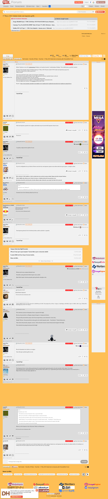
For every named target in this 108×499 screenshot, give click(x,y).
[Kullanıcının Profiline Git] (5, 70)
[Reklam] (50, 6)
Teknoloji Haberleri (20, 6)
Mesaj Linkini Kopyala (79, 64)
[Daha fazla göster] (15, 30)
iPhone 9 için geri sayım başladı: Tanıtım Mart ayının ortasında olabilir (29, 251)
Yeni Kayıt (101, 2)
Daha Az (103, 33)
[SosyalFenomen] (67, 488)
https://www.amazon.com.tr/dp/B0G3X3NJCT (63, 28)
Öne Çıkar (8, 58)
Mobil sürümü (99, 292)
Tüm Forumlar (25, 58)
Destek (103, 6)
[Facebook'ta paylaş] (85, 88)
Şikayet (86, 64)
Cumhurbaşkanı (31, 67)
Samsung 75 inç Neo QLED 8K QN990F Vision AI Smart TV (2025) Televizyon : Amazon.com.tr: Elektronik (34, 25)
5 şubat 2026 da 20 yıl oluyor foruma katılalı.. (23, 255)
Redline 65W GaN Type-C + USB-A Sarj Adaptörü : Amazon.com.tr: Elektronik (32, 28)
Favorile (15, 466)
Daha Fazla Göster (45, 261)
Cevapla (17, 58)
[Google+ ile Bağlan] (93, 2)
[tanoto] (98, 289)
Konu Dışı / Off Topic (34, 58)
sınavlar (33, 81)
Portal (11, 6)
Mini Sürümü (98, 294)
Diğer (37, 6)
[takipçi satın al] (98, 263)
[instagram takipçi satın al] (98, 272)
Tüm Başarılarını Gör (8, 118)
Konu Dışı (41, 58)
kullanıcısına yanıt (81, 144)
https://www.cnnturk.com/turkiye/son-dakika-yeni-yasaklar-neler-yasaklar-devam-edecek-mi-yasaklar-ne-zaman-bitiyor (45, 83)
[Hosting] (98, 268)
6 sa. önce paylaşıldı (91, 28)
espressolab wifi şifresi (7, 474)
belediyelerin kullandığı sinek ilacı (30, 474)
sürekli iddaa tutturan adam (62, 474)
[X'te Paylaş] (87, 88)
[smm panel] (98, 259)
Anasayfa (5, 6)
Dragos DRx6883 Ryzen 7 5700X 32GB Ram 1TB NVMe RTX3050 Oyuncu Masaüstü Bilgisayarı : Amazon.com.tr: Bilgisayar (34, 21)
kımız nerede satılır (18, 474)
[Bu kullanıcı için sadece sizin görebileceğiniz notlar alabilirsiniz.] (3, 75)
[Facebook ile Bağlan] (90, 2)
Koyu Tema (83, 6)
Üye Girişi (77, 2)
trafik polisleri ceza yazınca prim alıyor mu (47, 474)
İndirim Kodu (31, 6)
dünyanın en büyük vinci (74, 474)
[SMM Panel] (67, 491)
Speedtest (44, 6)
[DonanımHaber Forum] (12, 2)
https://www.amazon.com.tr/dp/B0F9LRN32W (67, 25)
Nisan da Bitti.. (14, 258)
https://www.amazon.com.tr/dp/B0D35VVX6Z (67, 21)
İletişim (91, 6)
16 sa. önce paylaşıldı (91, 21)
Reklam (97, 6)
